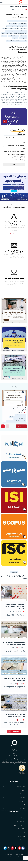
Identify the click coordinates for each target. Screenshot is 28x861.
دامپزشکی (22, 808)
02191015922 (14, 750)
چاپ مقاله (23, 817)
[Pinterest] (12, 848)
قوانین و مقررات (21, 836)
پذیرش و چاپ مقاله (19, 159)
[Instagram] (8, 848)
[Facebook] (23, 848)
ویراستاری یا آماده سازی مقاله (17, 157)
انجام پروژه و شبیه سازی (19, 825)
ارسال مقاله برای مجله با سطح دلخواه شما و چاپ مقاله (14, 252)
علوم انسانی (22, 794)
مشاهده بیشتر (21, 426)
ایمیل (23, 142)
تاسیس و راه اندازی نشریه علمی (14, 278)
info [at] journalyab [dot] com (14, 755)
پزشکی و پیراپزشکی (20, 786)
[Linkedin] (5, 848)
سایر (22, 160)
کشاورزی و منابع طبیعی (19, 805)
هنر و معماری (22, 801)
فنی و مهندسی (21, 790)
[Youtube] (19, 848)
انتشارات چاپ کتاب (21, 821)
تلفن (23, 148)
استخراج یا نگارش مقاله (18, 156)
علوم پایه (23, 797)
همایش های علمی (21, 829)
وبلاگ (24, 832)
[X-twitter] (15, 848)
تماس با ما (22, 840)
